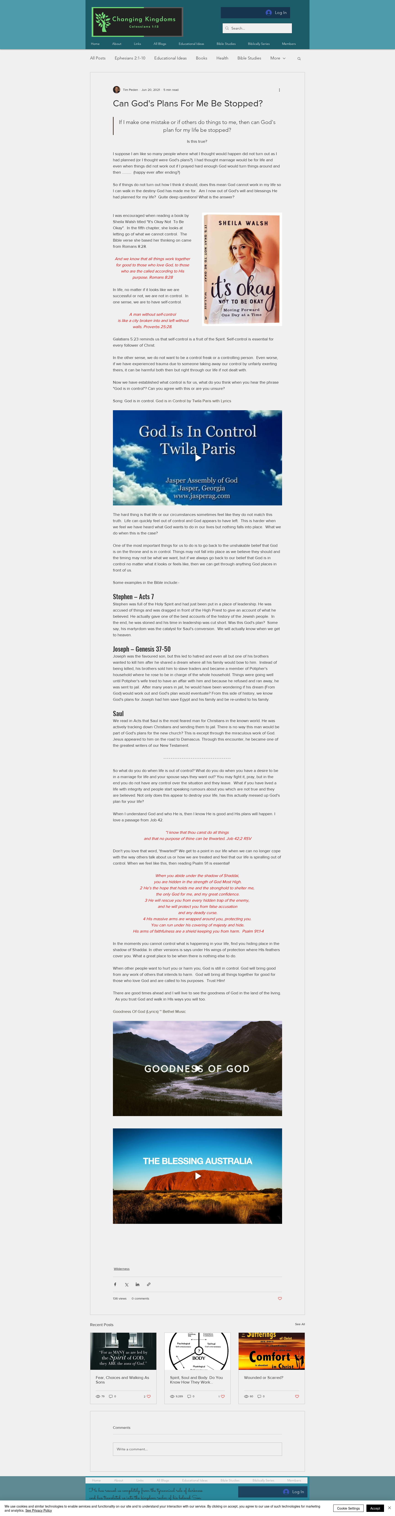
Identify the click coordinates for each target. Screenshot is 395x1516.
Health (222, 58)
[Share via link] (149, 1284)
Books (201, 58)
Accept (375, 1508)
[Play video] (197, 457)
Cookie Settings (348, 1508)
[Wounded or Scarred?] (272, 1351)
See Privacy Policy (38, 1510)
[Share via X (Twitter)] (126, 1284)
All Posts (98, 58)
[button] (263, 43)
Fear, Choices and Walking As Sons (122, 1379)
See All (300, 1324)
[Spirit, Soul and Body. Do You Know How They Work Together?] (198, 1351)
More (275, 58)
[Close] (389, 1508)
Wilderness (122, 1269)
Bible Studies (249, 58)
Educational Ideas (170, 58)
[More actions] (279, 89)
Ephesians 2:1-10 (130, 58)
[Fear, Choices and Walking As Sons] (123, 1351)
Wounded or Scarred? (263, 1377)
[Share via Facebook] (115, 1284)
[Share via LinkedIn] (137, 1284)
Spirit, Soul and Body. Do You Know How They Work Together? (196, 1379)
